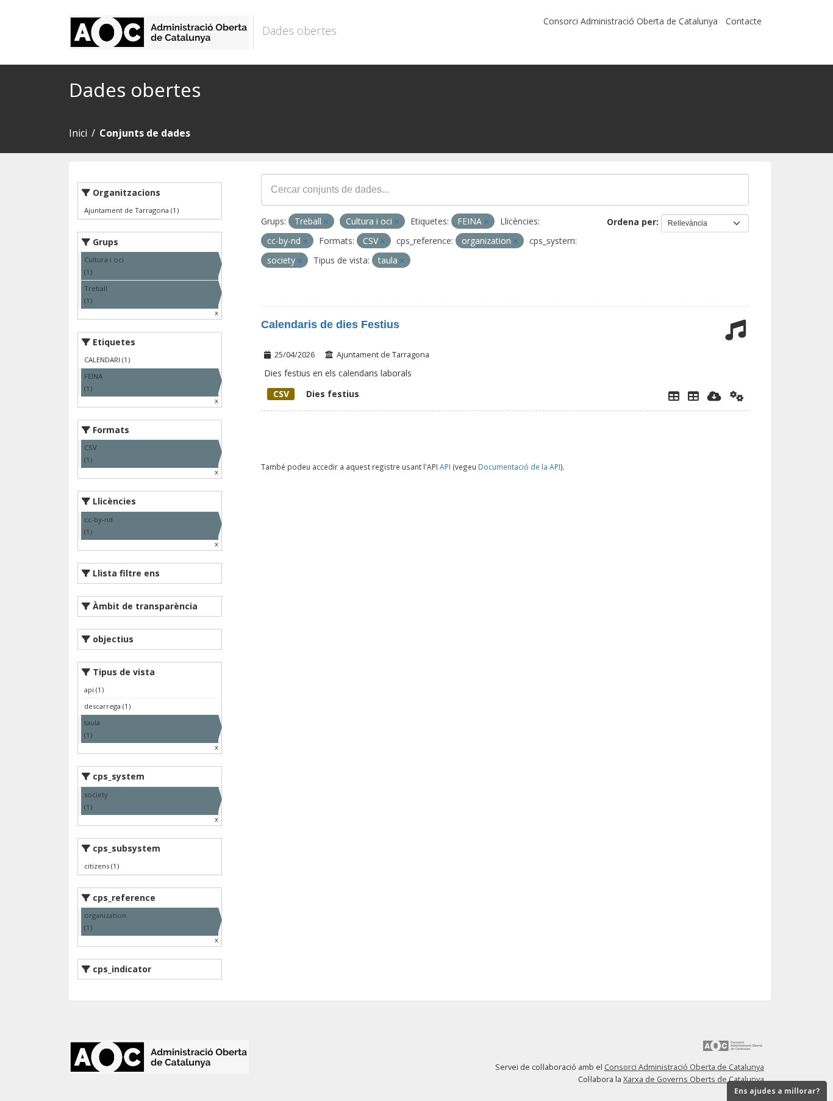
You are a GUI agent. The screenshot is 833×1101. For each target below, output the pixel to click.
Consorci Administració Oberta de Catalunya (630, 21)
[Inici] (161, 32)
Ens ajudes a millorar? (777, 1091)
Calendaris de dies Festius (330, 324)
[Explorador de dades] (673, 396)
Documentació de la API (519, 467)
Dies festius (316, 394)
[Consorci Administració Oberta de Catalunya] (733, 1050)
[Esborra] (326, 221)
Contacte (744, 21)
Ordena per (631, 222)
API (445, 467)
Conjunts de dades (144, 133)
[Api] (737, 396)
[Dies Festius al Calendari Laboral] (693, 396)
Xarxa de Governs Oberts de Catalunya (693, 1079)
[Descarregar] (714, 396)
